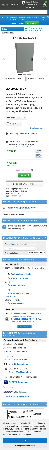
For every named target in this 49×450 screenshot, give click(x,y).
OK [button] (25, 441)
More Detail (11, 165)
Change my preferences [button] (25, 446)
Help (6, 271)
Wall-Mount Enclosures (33, 30)
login (13, 244)
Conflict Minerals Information (16, 397)
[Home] (3, 18)
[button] (4, 58)
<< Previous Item (19, 147)
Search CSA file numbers (20, 372)
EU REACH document (19, 382)
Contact (36, 17)
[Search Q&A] (36, 248)
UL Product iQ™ (9, 356)
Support (21, 23)
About (29, 17)
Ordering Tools (32, 23)
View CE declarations (18, 364)
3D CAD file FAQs (29, 321)
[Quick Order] (48, 18)
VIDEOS (11, 79)
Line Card (43, 18)
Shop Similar (15, 123)
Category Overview (17, 118)
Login (28, 2)
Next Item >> (31, 147)
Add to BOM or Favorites (25, 184)
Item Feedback (24, 326)
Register (35, 2)
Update (23, 175)
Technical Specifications (20, 207)
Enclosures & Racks (36, 28)
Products (13, 23)
